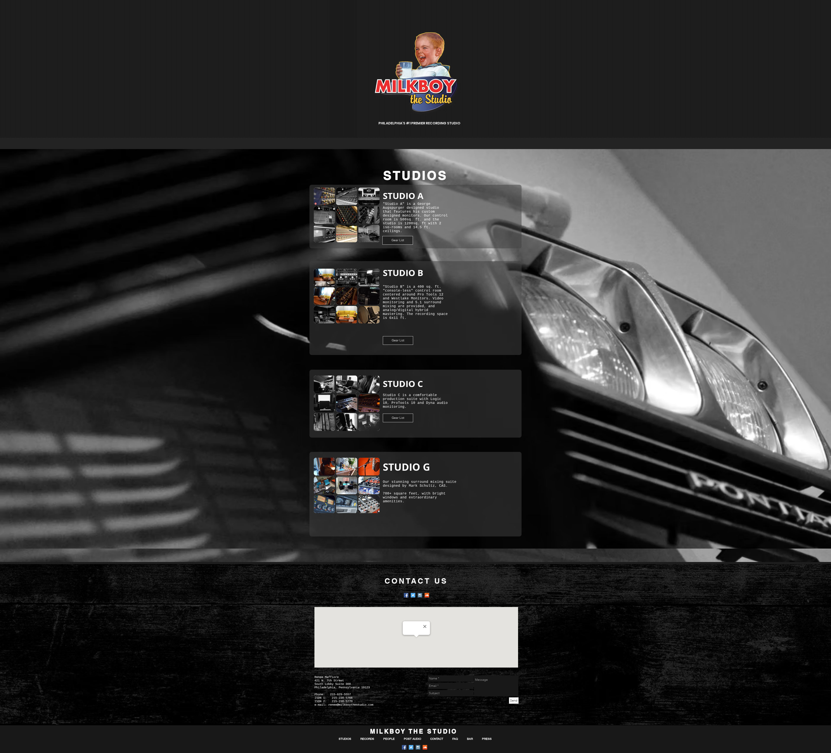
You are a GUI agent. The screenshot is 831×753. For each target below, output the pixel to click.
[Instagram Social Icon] (420, 595)
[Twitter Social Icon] (413, 595)
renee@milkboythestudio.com (350, 704)
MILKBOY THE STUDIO (413, 731)
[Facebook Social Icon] (406, 595)
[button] (324, 196)
